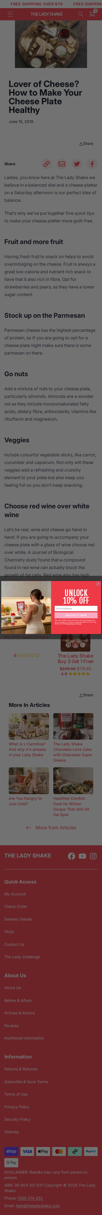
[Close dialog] (98, 584)
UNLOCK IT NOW (76, 615)
